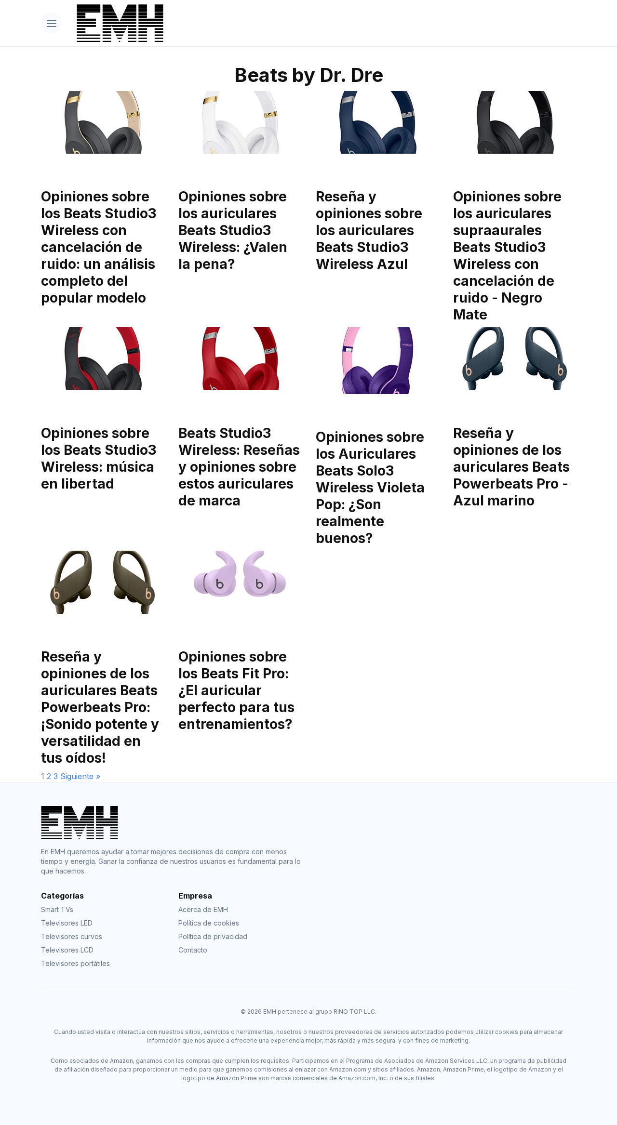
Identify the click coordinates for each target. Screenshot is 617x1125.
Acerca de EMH (203, 909)
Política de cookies (208, 923)
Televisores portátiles (75, 963)
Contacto (192, 950)
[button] (51, 23)
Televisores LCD (67, 950)
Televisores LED (67, 923)
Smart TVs (57, 909)
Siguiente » (80, 776)
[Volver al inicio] (323, 23)
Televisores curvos (71, 936)
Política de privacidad (212, 936)
